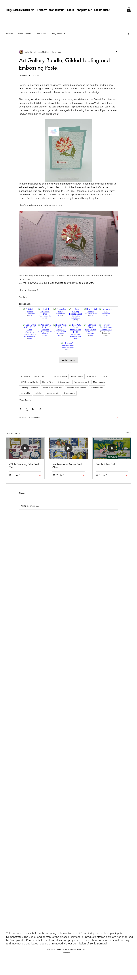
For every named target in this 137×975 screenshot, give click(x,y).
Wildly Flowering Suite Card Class (24, 466)
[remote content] (68, 333)
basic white (25, 393)
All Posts (9, 33)
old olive (38, 393)
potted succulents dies (52, 387)
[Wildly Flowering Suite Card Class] (25, 448)
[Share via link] (40, 409)
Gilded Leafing (41, 376)
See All (128, 432)
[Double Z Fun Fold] (112, 448)
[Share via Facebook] (20, 409)
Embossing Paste (59, 376)
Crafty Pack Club (58, 33)
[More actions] (116, 52)
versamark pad (97, 387)
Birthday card (64, 382)
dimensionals (69, 393)
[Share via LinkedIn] (33, 409)
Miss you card (99, 382)
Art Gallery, (25, 376)
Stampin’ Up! (47, 382)
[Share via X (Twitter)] (27, 409)
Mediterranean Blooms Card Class (67, 466)
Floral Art (104, 376)
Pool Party (91, 376)
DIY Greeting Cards (29, 382)
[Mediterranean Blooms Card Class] (68, 448)
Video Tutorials (24, 33)
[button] (129, 9)
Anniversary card (81, 382)
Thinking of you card (29, 387)
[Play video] (68, 238)
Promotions (41, 33)
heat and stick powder (76, 387)
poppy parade (53, 393)
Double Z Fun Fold (105, 464)
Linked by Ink (77, 376)
